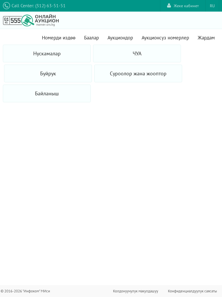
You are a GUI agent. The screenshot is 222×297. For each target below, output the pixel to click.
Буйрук (48, 73)
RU (212, 5)
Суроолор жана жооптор (138, 73)
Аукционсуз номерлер (165, 37)
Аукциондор (120, 37)
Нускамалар (47, 53)
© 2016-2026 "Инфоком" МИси (25, 291)
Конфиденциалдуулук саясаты (192, 291)
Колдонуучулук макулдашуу (135, 291)
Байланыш (47, 93)
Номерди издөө (58, 37)
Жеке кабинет (186, 5)
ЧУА (137, 53)
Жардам (206, 37)
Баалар (91, 37)
